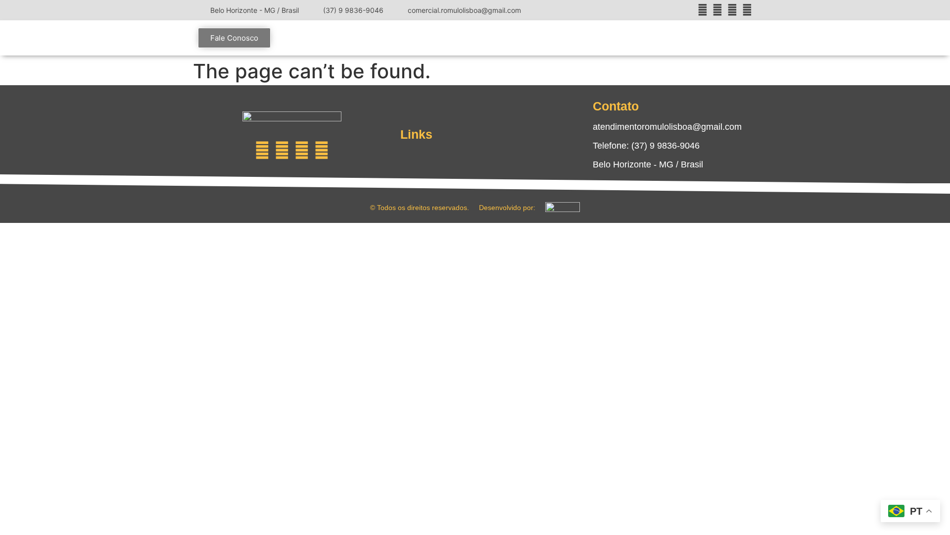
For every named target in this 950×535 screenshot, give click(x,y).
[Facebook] (717, 10)
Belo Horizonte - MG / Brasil (648, 164)
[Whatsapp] (321, 150)
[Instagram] (703, 10)
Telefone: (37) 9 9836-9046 (646, 146)
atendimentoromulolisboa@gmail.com (667, 127)
